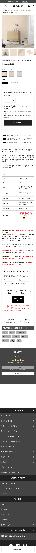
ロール (5, 83)
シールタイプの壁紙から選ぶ (11, 441)
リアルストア (6, 515)
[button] (6, 6)
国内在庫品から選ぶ (8, 447)
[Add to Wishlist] (18, 128)
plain (12, 332)
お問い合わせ (6, 525)
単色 (13, 341)
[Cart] (33, 6)
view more (25, 1)
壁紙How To (5, 457)
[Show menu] (3, 5)
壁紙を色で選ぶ (6, 416)
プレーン (16, 336)
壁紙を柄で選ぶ (6, 421)
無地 (19, 341)
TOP (3, 10)
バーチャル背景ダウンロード (11, 488)
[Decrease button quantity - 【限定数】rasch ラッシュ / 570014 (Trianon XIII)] (6, 100)
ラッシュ (5, 341)
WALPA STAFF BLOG (8, 483)
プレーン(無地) (16, 10)
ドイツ (27, 218)
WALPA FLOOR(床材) (8, 452)
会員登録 (4, 493)
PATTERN (7, 10)
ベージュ (24, 336)
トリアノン (6, 336)
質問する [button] (18, 374)
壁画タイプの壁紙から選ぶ (11, 436)
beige (5, 332)
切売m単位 (14, 83)
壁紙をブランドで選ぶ (9, 431)
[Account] (29, 6)
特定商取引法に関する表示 (11, 472)
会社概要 (4, 509)
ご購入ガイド (6, 462)
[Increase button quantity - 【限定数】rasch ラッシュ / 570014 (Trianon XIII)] (13, 100)
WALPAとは (5, 504)
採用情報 (4, 520)
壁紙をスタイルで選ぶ (9, 426)
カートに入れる (18, 123)
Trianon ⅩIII (21, 332)
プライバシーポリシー (9, 467)
